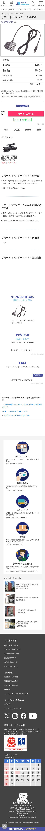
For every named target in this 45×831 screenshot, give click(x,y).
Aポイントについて (10, 662)
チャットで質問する (22, 120)
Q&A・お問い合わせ (11, 645)
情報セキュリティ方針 (14, 725)
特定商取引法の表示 (11, 681)
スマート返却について (11, 653)
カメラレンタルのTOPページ (22, 805)
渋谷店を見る (20, 600)
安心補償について (10, 658)
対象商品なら (24, 828)
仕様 (39, 130)
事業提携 (7, 689)
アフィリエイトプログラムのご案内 (16, 693)
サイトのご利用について (12, 649)
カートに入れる (26, 113)
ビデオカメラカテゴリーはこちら (15, 411)
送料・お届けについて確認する (16, 517)
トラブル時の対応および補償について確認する (21, 571)
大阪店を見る (20, 612)
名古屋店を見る (21, 626)
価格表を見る (36, 84)
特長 (6, 130)
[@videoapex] (23, 716)
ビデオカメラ (21, 9)
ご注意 (17, 130)
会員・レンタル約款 (11, 685)
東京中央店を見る (22, 588)
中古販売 (7, 704)
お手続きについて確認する (15, 490)
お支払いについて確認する (15, 464)
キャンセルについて (11, 666)
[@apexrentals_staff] (15, 716)
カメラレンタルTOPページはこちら (17, 415)
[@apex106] (7, 715)
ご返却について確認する (14, 544)
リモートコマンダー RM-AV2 (22, 320)
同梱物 (28, 130)
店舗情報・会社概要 (11, 677)
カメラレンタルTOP (8, 9)
